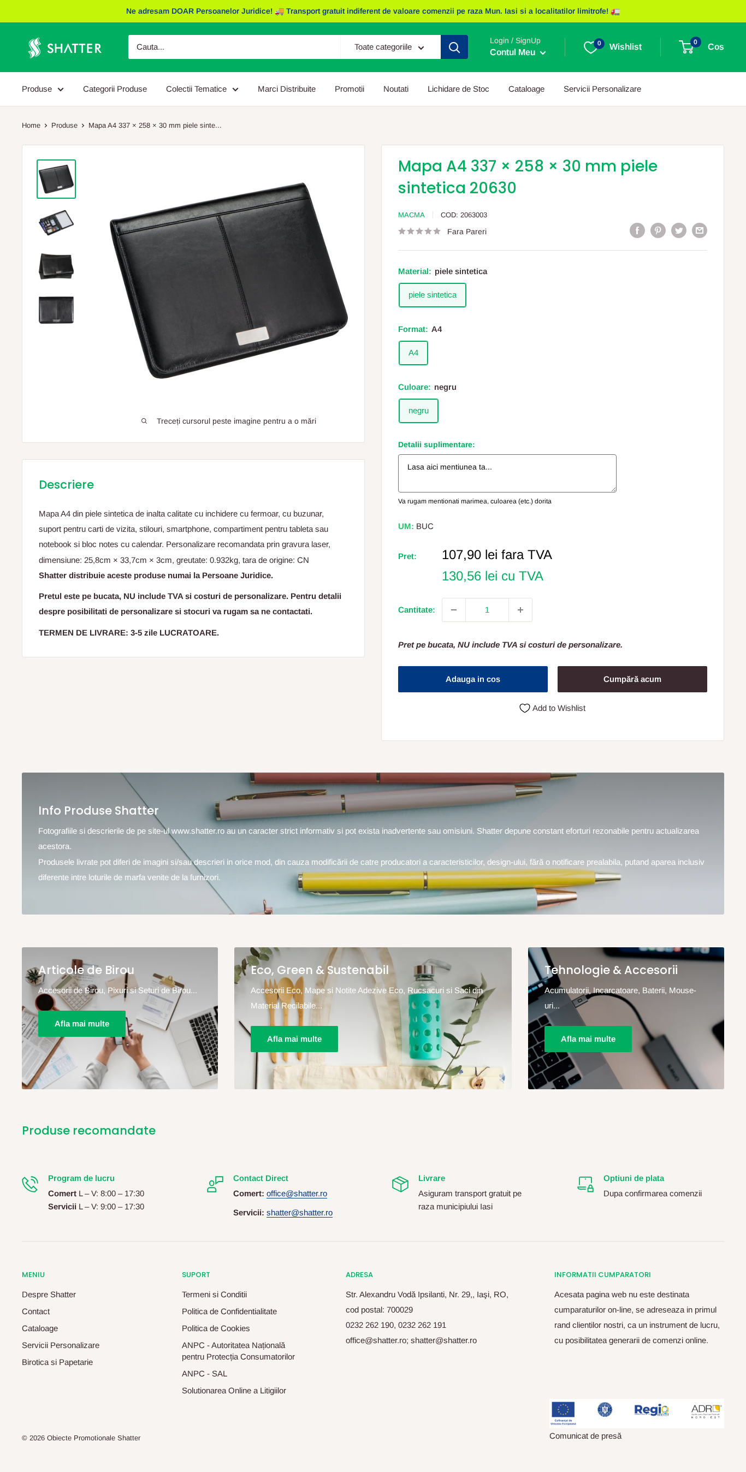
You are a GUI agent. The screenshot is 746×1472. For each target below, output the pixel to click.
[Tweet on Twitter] (678, 230)
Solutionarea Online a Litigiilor (234, 1390)
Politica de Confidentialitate (229, 1311)
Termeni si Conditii (214, 1294)
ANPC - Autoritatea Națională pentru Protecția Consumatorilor (238, 1350)
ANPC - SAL (204, 1373)
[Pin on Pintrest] (658, 230)
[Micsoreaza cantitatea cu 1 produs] (453, 609)
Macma (411, 215)
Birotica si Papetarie (57, 1362)
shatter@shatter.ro (300, 1212)
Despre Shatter (49, 1294)
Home (31, 125)
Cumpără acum (632, 679)
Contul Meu (513, 52)
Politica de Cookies (216, 1328)
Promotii (349, 88)
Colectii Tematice (196, 88)
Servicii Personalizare (602, 88)
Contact (36, 1311)
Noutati (395, 88)
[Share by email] (699, 230)
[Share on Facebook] (637, 230)
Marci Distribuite (287, 88)
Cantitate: (416, 609)
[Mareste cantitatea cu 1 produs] (520, 609)
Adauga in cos (473, 679)
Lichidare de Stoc (458, 88)
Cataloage (526, 88)
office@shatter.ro (297, 1193)
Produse (37, 88)
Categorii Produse (115, 88)
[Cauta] (454, 47)
